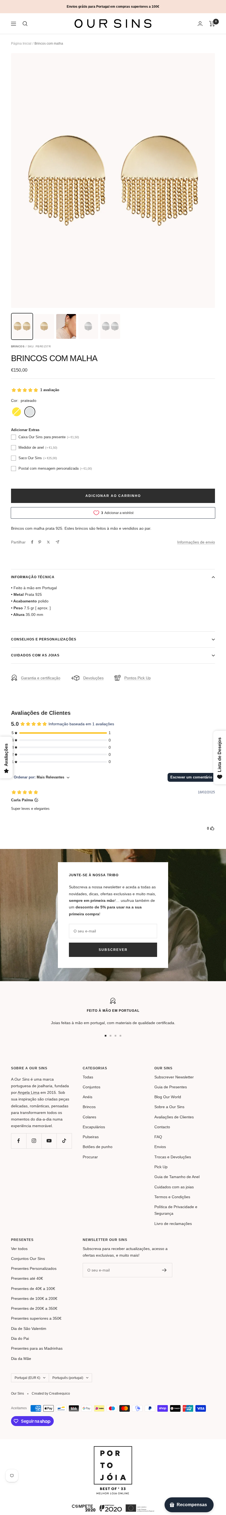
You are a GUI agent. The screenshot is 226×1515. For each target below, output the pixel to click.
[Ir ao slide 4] (120, 1036)
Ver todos (19, 1248)
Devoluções (93, 678)
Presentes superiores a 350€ (36, 1318)
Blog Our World (167, 1097)
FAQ (158, 1137)
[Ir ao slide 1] (105, 1036)
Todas (88, 1077)
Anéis (87, 1097)
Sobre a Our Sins (169, 1107)
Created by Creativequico (51, 1393)
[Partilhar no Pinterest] (39, 542)
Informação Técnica (33, 577)
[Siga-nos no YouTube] (49, 1140)
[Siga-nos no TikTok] (64, 1140)
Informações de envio (196, 542)
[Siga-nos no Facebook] (18, 1140)
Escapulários (94, 1127)
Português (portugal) (67, 1378)
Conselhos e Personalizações (43, 639)
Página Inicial (21, 43)
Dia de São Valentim (28, 1328)
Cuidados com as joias (35, 655)
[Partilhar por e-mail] (57, 542)
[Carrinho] (212, 23)
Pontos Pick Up (137, 678)
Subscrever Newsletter (174, 1077)
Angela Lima (28, 1092)
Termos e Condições (172, 1197)
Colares (89, 1117)
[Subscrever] (164, 1270)
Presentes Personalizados (34, 1268)
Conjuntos (91, 1087)
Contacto (162, 1127)
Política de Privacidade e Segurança (175, 1210)
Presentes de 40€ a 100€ (33, 1288)
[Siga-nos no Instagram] (33, 1140)
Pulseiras (91, 1137)
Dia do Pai (20, 1338)
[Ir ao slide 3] (115, 1036)
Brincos (89, 1107)
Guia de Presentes (170, 1087)
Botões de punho (97, 1147)
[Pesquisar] (25, 23)
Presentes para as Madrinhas (37, 1348)
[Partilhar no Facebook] (32, 542)
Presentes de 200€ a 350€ (34, 1308)
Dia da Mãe (21, 1358)
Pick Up (161, 1167)
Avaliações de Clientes (174, 1117)
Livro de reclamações (173, 1223)
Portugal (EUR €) (27, 1378)
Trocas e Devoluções (172, 1157)
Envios (160, 1147)
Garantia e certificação (40, 678)
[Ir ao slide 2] (110, 1036)
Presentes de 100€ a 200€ (34, 1298)
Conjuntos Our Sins (28, 1258)
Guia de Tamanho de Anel (177, 1177)
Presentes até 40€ (27, 1278)
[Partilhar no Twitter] (48, 542)
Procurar (90, 1157)
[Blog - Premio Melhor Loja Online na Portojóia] (113, 1449)
